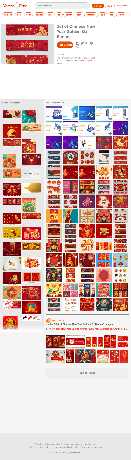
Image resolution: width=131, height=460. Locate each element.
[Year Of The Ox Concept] (120, 304)
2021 (50, 14)
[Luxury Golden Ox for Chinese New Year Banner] (87, 187)
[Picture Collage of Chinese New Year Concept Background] (70, 216)
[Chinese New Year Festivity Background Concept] (54, 260)
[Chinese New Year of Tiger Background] (54, 290)
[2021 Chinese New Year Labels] (70, 304)
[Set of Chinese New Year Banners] (87, 304)
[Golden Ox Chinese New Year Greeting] (87, 231)
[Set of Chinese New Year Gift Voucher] (120, 216)
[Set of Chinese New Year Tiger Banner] (70, 231)
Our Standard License (83, 60)
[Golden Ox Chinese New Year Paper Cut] (87, 201)
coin (79, 14)
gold (102, 14)
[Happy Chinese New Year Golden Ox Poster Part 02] (104, 216)
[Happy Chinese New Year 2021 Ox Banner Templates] (120, 187)
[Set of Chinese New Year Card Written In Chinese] (70, 290)
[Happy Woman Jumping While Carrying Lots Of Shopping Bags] (70, 128)
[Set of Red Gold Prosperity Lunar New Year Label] (104, 260)
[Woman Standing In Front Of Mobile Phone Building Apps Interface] (104, 113)
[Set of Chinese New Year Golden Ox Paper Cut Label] (87, 157)
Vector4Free (15, 5)
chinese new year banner (65, 328)
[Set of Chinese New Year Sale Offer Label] (54, 187)
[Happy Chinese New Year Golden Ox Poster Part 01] (54, 245)
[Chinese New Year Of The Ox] (54, 275)
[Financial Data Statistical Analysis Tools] (87, 113)
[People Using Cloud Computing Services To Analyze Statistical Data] (120, 128)
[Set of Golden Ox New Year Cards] (70, 187)
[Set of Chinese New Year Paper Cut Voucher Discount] (54, 172)
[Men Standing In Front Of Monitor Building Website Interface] (54, 128)
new (19, 14)
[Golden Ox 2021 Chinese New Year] (70, 260)
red (111, 14)
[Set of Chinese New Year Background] (104, 157)
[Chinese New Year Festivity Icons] (120, 260)
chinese (8, 14)
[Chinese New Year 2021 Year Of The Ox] (120, 172)
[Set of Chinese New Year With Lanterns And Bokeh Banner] (70, 245)
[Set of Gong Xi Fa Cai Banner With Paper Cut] (54, 304)
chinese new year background (96, 328)
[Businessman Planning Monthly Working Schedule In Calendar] (54, 113)
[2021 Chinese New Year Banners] (87, 275)
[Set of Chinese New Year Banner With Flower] (54, 201)
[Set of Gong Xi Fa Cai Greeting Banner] (54, 157)
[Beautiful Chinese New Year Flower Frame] (104, 275)
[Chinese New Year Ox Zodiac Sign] (70, 157)
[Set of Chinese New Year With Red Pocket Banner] (120, 231)
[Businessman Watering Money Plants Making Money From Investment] (70, 113)
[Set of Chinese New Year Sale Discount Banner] (70, 201)
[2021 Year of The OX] (87, 245)
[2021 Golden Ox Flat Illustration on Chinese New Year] (104, 172)
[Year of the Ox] (31, 249)
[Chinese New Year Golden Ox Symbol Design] (120, 201)
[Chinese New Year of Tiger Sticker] (120, 275)
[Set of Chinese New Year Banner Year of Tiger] (104, 187)
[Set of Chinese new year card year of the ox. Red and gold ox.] (55, 341)
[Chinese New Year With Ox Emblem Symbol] (104, 304)
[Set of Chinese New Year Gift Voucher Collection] (54, 216)
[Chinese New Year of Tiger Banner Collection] (87, 290)
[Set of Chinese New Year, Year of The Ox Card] (104, 142)
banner (39, 14)
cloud (121, 14)
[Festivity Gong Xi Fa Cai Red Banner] (104, 290)
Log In (109, 5)
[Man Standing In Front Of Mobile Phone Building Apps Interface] (120, 113)
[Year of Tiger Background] (87, 260)
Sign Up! (98, 5)
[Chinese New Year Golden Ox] (104, 231)
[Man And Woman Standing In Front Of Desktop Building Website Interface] (104, 128)
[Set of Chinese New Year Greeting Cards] (104, 245)
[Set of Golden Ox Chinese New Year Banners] (120, 157)
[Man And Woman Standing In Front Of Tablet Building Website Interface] (87, 128)
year (28, 14)
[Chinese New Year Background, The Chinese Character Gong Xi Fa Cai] (104, 201)
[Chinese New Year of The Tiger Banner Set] (120, 245)
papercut (90, 14)
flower (69, 14)
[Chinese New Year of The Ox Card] (120, 290)
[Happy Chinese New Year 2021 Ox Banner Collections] (54, 231)
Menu (119, 5)
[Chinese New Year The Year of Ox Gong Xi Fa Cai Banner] (70, 275)
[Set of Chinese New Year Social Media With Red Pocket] (87, 216)
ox (59, 14)
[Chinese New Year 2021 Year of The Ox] (120, 142)
